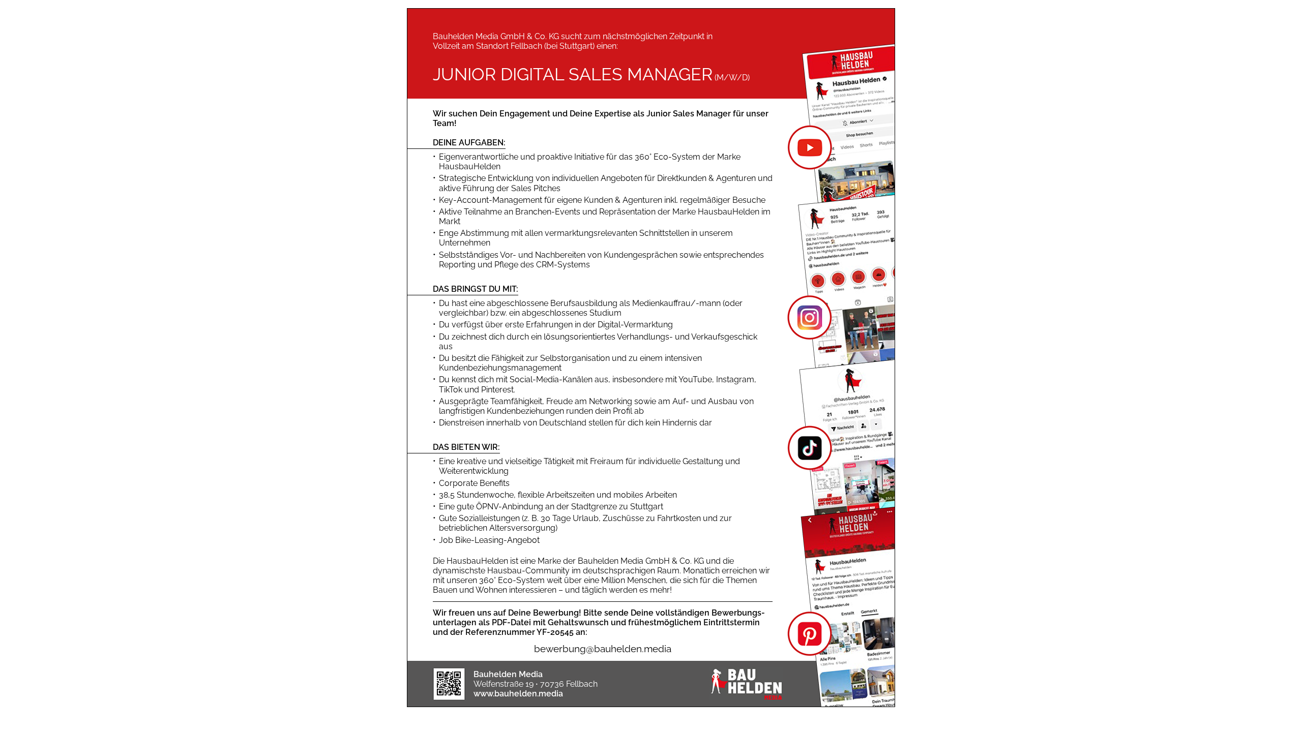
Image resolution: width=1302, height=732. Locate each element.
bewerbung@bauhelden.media (602, 648)
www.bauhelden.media (518, 693)
